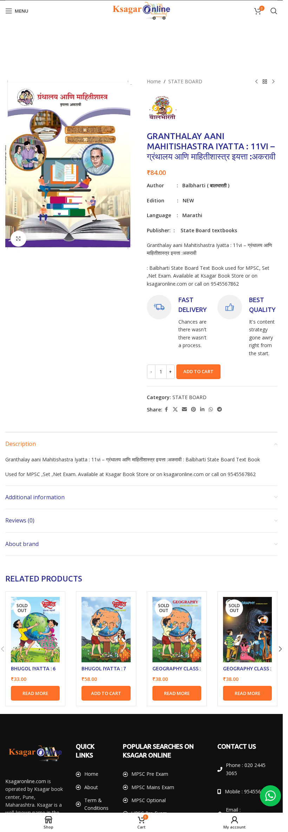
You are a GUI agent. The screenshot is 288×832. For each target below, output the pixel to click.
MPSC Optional (148, 800)
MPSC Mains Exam (152, 787)
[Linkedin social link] (202, 409)
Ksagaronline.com (25, 781)
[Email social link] (184, 409)
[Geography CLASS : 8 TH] (247, 629)
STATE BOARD (185, 81)
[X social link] (175, 409)
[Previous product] (256, 81)
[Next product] (273, 81)
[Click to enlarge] (18, 239)
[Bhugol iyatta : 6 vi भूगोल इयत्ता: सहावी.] (35, 629)
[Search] (274, 11)
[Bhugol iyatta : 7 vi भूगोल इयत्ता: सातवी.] (105, 629)
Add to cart (198, 371)
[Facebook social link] (166, 409)
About (91, 787)
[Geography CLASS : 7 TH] (176, 629)
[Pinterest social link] (193, 409)
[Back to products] (265, 81)
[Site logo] (141, 10)
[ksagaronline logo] (35, 754)
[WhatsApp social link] (211, 409)
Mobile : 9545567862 (248, 791)
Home (154, 81)
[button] (105, 693)
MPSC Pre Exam (149, 774)
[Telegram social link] (219, 409)
